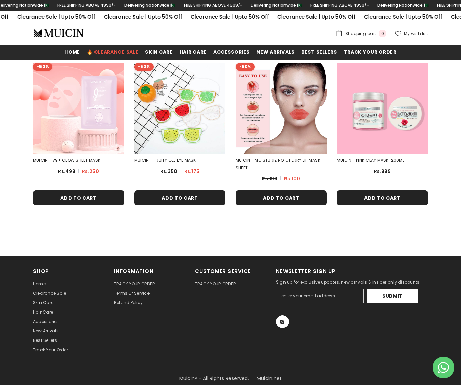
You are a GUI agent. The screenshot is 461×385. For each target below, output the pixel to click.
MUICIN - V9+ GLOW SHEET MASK (67, 160)
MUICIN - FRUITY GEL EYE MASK (165, 160)
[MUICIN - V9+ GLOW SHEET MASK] (78, 108)
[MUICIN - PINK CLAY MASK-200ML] (382, 108)
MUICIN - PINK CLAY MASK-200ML (370, 160)
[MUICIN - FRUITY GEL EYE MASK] (179, 108)
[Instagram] (282, 321)
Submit (392, 296)
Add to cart (78, 198)
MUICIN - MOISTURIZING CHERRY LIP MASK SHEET (278, 164)
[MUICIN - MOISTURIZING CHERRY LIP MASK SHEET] (281, 108)
